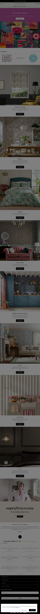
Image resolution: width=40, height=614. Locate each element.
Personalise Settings (24, 610)
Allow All (32, 610)
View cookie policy (16, 607)
